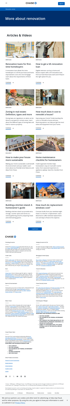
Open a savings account (58, 246)
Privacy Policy (20, 403)
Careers (49, 393)
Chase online (13, 306)
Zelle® (6, 371)
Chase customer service (23, 312)
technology (45, 308)
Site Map (57, 393)
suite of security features (44, 287)
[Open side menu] (6, 3)
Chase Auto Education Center (16, 277)
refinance (44, 260)
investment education (55, 308)
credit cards (11, 260)
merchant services (42, 277)
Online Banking (8, 366)
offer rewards (17, 261)
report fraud (43, 297)
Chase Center (18, 292)
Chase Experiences (21, 289)
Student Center (8, 368)
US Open (24, 290)
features (38, 312)
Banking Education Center (18, 310)
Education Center (51, 264)
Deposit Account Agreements (12, 360)
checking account (15, 246)
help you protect (56, 287)
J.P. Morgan (20, 393)
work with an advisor (54, 306)
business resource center (48, 280)
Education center (10, 9)
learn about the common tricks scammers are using (48, 292)
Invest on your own (42, 306)
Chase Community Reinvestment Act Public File (19, 314)
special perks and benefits (16, 339)
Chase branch (26, 340)
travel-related (15, 262)
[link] (35, 229)
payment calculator (9, 276)
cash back (7, 262)
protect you (48, 290)
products (40, 308)
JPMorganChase (30, 393)
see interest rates (55, 248)
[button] (67, 400)
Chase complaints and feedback (18, 313)
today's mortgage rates (48, 262)
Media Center (40, 393)
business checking (44, 276)
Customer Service (9, 393)
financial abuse (47, 292)
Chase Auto (8, 273)
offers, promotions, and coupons (48, 312)
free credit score (25, 265)
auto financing (8, 274)
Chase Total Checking (12, 248)
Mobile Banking (9, 363)
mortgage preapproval (46, 265)
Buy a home (39, 260)
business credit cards (45, 278)
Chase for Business (43, 273)
